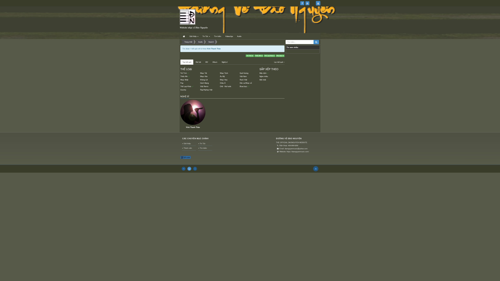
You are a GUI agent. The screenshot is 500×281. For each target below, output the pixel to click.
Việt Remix (204, 86)
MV (206, 62)
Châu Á (223, 83)
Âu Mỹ (222, 76)
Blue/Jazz (280, 56)
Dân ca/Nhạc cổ (246, 83)
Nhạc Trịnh (224, 73)
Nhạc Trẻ (203, 73)
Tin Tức (202, 143)
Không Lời (204, 79)
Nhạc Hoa (223, 79)
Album (215, 62)
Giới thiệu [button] (193, 36)
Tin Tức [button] (205, 36)
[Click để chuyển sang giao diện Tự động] (184, 169)
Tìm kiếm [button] (217, 36)
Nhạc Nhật (184, 79)
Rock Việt (243, 79)
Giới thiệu (187, 143)
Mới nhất (263, 79)
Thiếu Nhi (258, 56)
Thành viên (188, 148)
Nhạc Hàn (204, 76)
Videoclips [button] (229, 36)
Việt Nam (243, 76)
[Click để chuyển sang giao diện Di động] (195, 169)
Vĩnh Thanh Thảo (193, 127)
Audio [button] (239, 36)
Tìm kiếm (203, 148)
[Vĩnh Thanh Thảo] (192, 112)
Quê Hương (244, 73)
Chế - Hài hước (225, 86)
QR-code (186, 157)
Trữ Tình (249, 56)
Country (183, 89)
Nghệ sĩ (225, 62)
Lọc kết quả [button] (278, 62)
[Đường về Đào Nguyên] (187, 16)
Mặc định (263, 73)
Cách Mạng (204, 83)
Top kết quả (186, 62)
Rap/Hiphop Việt (206, 89)
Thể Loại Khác (268, 56)
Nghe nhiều (264, 76)
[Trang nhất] (184, 36)
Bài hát (198, 62)
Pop (181, 83)
